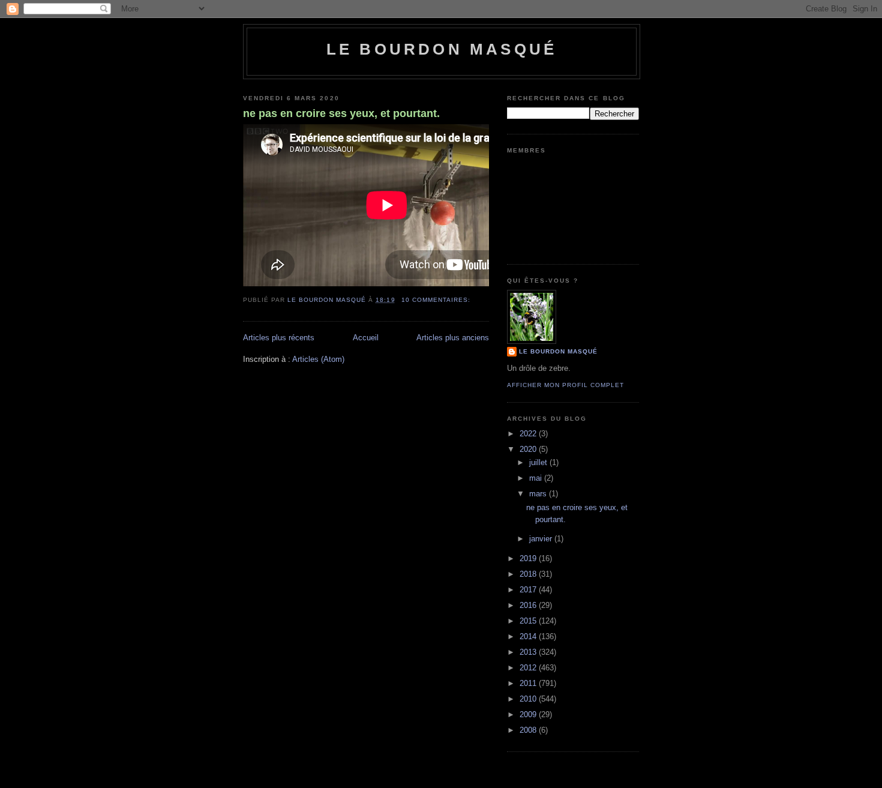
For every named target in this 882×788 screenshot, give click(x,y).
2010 (529, 698)
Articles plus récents (278, 337)
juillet (539, 462)
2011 (529, 683)
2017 (529, 589)
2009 (529, 714)
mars (539, 493)
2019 (529, 558)
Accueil (366, 337)
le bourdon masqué (441, 49)
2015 (529, 620)
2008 (529, 730)
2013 (529, 652)
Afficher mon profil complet (565, 385)
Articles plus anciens (452, 337)
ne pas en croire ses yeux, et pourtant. (341, 113)
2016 (529, 605)
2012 (529, 667)
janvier (541, 538)
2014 (529, 636)
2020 (529, 449)
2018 (529, 574)
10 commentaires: (437, 299)
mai (536, 478)
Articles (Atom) (318, 359)
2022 (529, 433)
